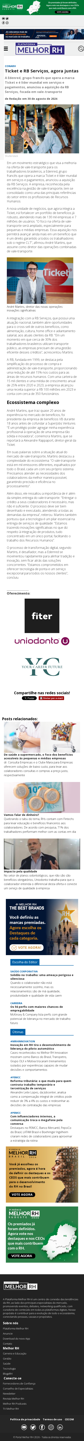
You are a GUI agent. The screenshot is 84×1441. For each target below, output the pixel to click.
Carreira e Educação (14, 1353)
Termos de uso (52, 1419)
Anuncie (8, 1333)
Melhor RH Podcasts (14, 1403)
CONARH (10, 66)
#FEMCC (15, 1077)
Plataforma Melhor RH (15, 1328)
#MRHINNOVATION (22, 1041)
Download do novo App (16, 1338)
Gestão (7, 1358)
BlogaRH (8, 1373)
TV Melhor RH (11, 1408)
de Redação (13, 99)
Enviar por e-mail (53, 698)
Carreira (16, 1003)
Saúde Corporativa (24, 971)
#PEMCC (15, 1112)
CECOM (69, 1419)
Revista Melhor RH (13, 1398)
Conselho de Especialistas (18, 1388)
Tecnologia (9, 1368)
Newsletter (9, 1393)
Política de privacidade (25, 1419)
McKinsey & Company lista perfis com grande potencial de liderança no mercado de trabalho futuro (40, 1019)
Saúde (7, 1363)
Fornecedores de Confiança (19, 1383)
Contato (7, 1343)
